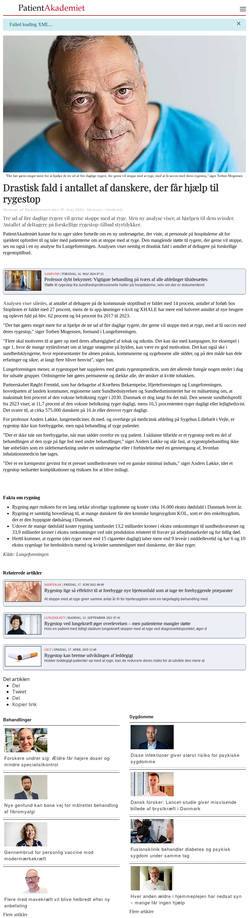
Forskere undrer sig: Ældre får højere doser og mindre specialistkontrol (57, 761)
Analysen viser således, (25, 303)
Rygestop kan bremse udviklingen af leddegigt (88, 655)
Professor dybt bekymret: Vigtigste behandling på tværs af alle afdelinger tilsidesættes (125, 279)
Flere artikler (15, 914)
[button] (243, 9)
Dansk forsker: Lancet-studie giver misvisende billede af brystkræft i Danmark (184, 805)
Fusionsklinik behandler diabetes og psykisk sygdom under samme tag (180, 852)
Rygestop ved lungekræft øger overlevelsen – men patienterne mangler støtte (117, 623)
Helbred (114, 210)
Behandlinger (17, 719)
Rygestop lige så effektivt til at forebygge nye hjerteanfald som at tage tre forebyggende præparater (138, 590)
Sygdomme (141, 716)
